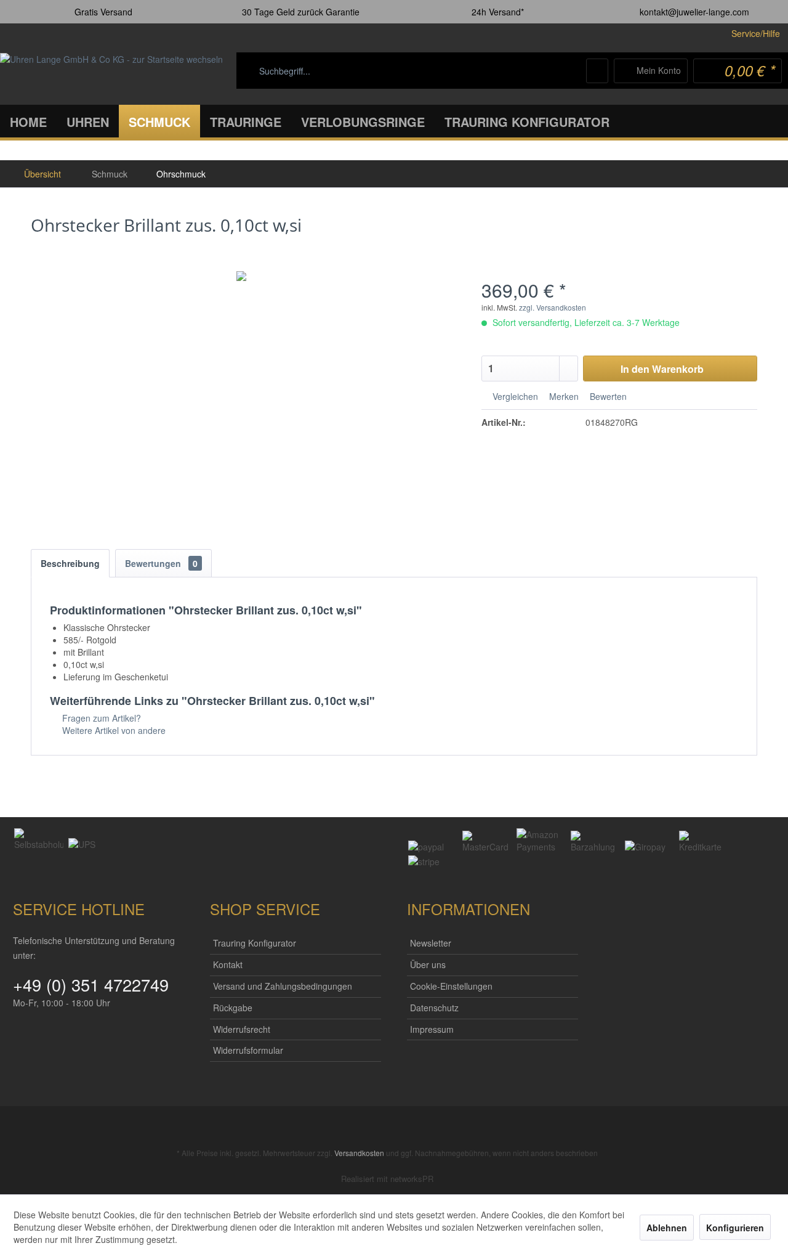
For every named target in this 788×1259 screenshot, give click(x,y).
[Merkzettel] (597, 71)
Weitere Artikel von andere (113, 730)
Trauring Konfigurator (254, 943)
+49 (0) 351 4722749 (91, 984)
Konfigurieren (735, 1227)
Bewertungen (161, 563)
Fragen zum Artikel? (100, 718)
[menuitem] (363, 71)
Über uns (428, 964)
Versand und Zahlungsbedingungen (282, 986)
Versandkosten (359, 1152)
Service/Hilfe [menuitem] (755, 33)
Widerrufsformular (248, 1050)
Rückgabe (232, 1007)
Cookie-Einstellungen (451, 986)
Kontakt (228, 964)
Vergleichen (514, 396)
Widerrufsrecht (241, 1029)
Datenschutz (434, 1007)
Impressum (432, 1029)
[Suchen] (458, 71)
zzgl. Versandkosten (552, 307)
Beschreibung (70, 563)
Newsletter (430, 943)
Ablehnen (666, 1227)
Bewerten (607, 396)
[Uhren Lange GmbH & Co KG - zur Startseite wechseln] (111, 73)
